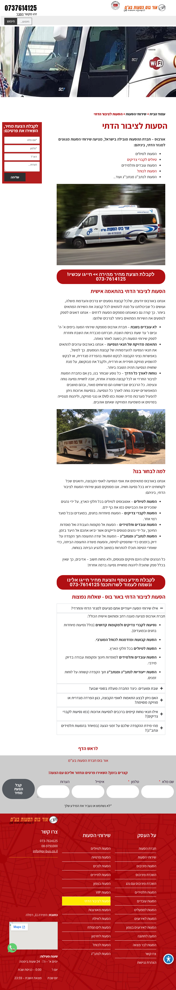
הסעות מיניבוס (146, 866)
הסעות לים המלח (99, 927)
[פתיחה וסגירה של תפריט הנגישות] (168, 959)
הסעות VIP (103, 892)
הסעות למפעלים (145, 909)
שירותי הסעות (136, 114)
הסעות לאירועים (145, 918)
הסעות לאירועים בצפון (141, 927)
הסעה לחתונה (147, 936)
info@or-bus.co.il (45, 851)
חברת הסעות (147, 848)
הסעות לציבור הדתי (97, 901)
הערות (65, 782)
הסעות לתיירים (101, 874)
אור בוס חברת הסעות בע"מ (88, 760)
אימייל (99, 782)
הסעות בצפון (102, 883)
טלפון (134, 782)
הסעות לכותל (147, 171)
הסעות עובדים (146, 901)
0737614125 (21, 8)
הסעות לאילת (101, 918)
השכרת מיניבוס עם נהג (141, 883)
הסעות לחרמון (101, 936)
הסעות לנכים (102, 866)
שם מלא (167, 782)
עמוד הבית (157, 114)
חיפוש (11, 21)
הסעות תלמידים (145, 892)
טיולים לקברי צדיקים (142, 159)
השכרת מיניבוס (146, 874)
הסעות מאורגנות (99, 909)
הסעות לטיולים (101, 848)
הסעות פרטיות (101, 857)
